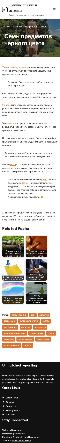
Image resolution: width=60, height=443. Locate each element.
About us (10, 402)
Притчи (17, 26)
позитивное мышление (14, 333)
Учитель (6, 105)
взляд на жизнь (19, 315)
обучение (25, 327)
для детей (44, 315)
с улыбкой (9, 339)
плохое (25, 182)
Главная (8, 26)
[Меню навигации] (54, 9)
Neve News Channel (21, 440)
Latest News (12, 397)
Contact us (11, 406)
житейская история (29, 321)
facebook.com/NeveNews (26, 437)
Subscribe (11, 414)
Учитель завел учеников (14, 67)
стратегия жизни (11, 345)
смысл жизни (43, 339)
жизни (44, 179)
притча (51, 333)
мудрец (46, 321)
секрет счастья (25, 339)
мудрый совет (10, 327)
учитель (12, 123)
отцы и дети (40, 327)
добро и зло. (9, 321)
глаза (13, 164)
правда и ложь (36, 333)
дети (33, 315)
